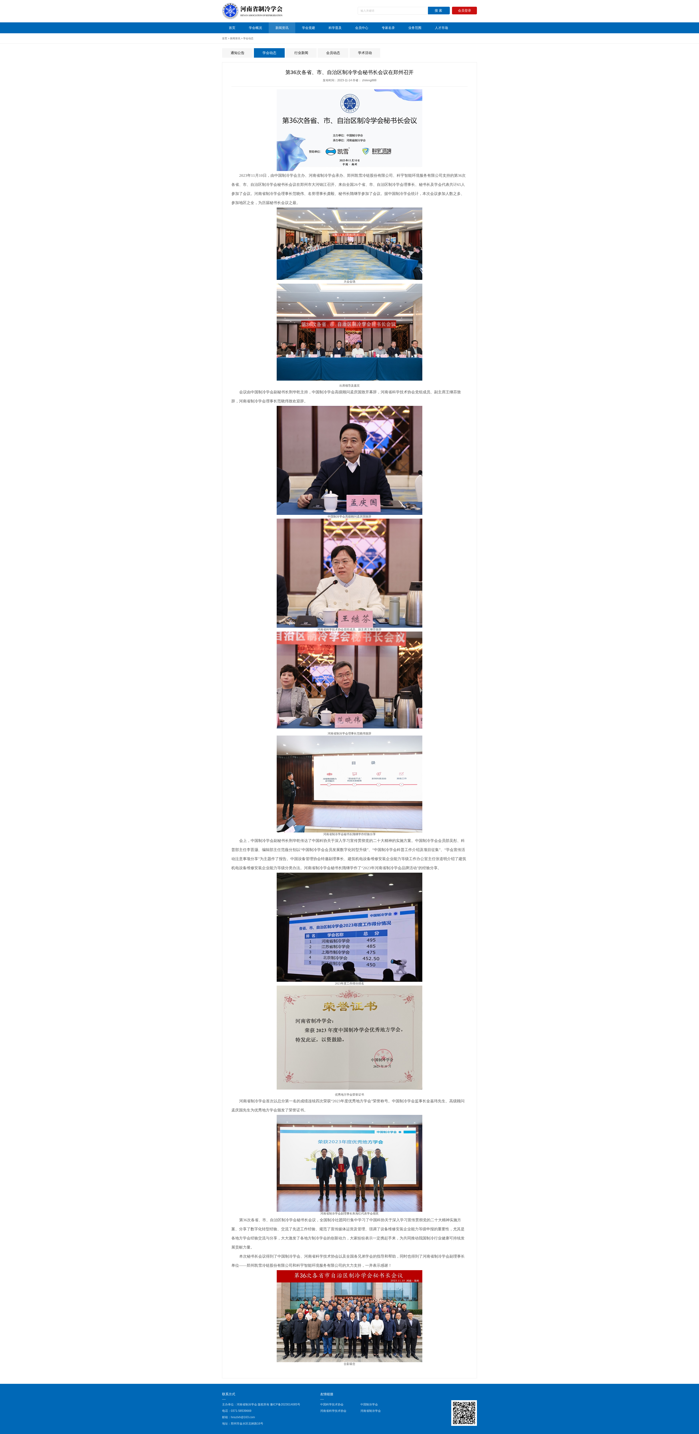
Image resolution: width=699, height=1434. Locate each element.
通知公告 (237, 53)
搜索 (439, 10)
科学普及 (335, 28)
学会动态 (248, 38)
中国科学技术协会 (331, 1404)
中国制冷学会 (369, 1404)
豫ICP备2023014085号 (285, 1404)
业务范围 (414, 28)
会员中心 (361, 28)
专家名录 (388, 28)
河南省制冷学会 (370, 1410)
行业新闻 (301, 53)
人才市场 (441, 28)
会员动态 (333, 53)
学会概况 (255, 28)
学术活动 (365, 53)
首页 (232, 28)
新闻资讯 (282, 28)
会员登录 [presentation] (464, 10)
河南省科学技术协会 (333, 1410)
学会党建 (308, 28)
